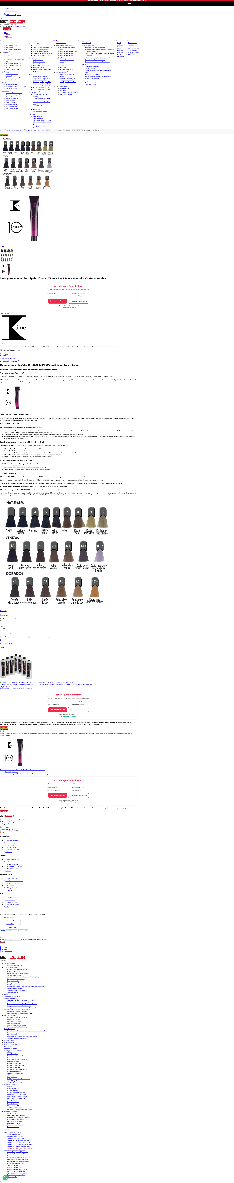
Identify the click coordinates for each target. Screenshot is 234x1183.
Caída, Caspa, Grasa (11, 80)
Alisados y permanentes (12, 69)
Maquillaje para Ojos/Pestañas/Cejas (17, 1025)
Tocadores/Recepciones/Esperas (69, 92)
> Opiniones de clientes (12, 904)
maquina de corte (20, 26)
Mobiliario (84, 65)
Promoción (7, 1129)
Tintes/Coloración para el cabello (14, 130)
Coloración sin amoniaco (13, 58)
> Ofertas (8, 871)
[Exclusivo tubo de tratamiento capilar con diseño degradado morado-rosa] (27, 245)
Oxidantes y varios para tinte (13, 63)
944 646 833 (9, 9)
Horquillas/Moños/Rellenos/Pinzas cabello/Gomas (99, 49)
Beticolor (6, 994)
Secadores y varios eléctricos (68, 78)
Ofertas (128, 41)
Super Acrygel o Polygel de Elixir (42, 82)
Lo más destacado (7, 44)
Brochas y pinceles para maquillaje (42, 128)
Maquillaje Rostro (38, 116)
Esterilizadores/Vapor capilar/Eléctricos (12, 99)
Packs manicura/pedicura (133, 48)
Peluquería (120, 52)
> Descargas (8, 890)
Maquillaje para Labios (13, 1023)
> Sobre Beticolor (10, 898)
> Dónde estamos (10, 900)
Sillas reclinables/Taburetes (40, 49)
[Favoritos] (2, 247)
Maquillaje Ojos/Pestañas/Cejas (42, 120)
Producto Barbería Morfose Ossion (17, 1069)
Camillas (35, 46)
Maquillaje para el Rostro (14, 1021)
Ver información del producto (8, 358)
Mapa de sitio (12, 927)
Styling (4, 82)
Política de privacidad (9, 917)
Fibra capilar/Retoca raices (13, 88)
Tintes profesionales (11, 55)
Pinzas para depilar (38, 68)
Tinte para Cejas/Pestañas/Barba (16, 1138)
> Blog (7, 907)
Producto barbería (61, 58)
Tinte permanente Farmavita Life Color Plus (19, 1142)
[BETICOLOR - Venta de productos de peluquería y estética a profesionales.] (12, 22)
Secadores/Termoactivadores (14, 93)
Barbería (57, 41)
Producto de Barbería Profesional (13, 1050)
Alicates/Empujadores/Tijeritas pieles (17, 1152)
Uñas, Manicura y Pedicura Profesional (14, 1150)
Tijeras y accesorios (11, 102)
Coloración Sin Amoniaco (11, 998)
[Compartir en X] (0, 356)
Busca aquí (3, 24)
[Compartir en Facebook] (2, 356)
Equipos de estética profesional (41, 55)
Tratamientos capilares (12, 74)
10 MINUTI (8, 314)
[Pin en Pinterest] (3, 356)
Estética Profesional (34, 58)
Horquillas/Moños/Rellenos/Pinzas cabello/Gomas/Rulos (23, 977)
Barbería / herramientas (120, 55)
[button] (5, 1177)
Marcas (118, 41)
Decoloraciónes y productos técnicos (17, 1119)
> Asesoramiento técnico (12, 883)
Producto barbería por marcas (64, 46)
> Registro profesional (11, 879)
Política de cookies (10, 921)
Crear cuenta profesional (57, 301)
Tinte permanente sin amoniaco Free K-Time (54, 684)
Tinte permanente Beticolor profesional (18, 1140)
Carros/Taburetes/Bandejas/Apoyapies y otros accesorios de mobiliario (98, 77)
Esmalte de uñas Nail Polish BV (41, 86)
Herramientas (5, 91)
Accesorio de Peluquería (10, 967)
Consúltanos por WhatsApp (68, 307)
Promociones (131, 54)
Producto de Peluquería (10, 1111)
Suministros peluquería (88, 46)
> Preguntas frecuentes (11, 840)
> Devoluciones (9, 845)
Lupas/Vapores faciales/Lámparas (42, 53)
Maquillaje (32, 114)
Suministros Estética (34, 44)
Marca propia (119, 48)
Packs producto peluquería (132, 44)
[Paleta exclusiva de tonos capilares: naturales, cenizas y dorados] (27, 190)
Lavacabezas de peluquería (92, 66)
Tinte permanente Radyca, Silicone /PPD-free (28, 684)
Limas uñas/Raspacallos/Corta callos (17, 1159)
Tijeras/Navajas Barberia (66, 80)
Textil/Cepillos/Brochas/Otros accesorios (18, 1079)
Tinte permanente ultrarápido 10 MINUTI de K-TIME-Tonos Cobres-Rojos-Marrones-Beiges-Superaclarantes (29, 774)
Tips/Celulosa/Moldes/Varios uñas (17, 1173)
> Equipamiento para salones (13, 866)
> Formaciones (9, 885)
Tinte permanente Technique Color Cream (18, 1146)
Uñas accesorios (33, 92)
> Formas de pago (10, 847)
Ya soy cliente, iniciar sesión (78, 301)
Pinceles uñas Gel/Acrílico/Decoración (40, 110)
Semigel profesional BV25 (40, 76)
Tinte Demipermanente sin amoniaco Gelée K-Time (21, 1002)
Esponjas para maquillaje (40, 126)
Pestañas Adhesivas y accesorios (42, 66)
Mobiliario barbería (61, 86)
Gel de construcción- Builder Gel (42, 84)
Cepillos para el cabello (12, 106)
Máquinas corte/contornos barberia (17, 1060)
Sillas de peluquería (90, 68)
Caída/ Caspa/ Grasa (13, 1113)
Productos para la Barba (66, 69)
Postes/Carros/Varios (66, 94)
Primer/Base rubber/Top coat (41, 88)
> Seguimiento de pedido (12, 850)
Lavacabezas (63, 90)
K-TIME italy (3, 343)
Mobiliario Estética (9, 1040)
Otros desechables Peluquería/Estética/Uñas (97, 62)
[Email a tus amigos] (6, 356)
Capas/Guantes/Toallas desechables (95, 60)
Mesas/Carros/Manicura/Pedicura (42, 47)
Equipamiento (84, 41)
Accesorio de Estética (10, 963)
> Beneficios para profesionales (14, 881)
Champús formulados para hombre (17, 1056)
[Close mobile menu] (0, 955)
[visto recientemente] (1, 937)
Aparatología (85, 81)
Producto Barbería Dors (66, 53)
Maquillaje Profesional (10, 1015)
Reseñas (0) (3, 611)
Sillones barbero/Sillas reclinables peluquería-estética (22, 1037)
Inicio (1, 130)
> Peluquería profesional (12, 859)
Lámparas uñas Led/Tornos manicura (17, 1158)
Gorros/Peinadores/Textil (92, 51)
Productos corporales (39, 62)
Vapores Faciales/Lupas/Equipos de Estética (19, 1110)
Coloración (5, 52)
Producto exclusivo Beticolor (13, 49)
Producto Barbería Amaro (67, 55)
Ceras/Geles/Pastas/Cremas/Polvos (16, 86)
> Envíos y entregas (10, 843)
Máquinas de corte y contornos (14, 95)
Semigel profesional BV (39, 80)
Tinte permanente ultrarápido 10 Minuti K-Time (38, 130)
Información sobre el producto (8, 361)
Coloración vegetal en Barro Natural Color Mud (20, 1000)
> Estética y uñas (10, 862)
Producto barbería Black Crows (68, 51)
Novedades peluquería (12, 46)
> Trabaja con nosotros (11, 902)
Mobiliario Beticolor (9, 1029)
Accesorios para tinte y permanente (95, 47)
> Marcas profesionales (11, 869)
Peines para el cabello (12, 108)
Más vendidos (9, 47)
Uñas (30, 74)
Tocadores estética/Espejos (40, 51)
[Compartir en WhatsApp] (5, 356)
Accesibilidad (10, 924)
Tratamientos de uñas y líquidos (41, 90)
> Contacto (8, 852)
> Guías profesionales (11, 888)
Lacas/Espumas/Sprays (12, 84)
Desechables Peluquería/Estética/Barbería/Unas (95, 58)
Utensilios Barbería (61, 72)
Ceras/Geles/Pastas (65, 64)
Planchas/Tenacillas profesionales (15, 97)
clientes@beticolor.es (11, 11)
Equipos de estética (90, 85)
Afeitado (62, 66)
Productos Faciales (38, 60)
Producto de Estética (9, 1085)
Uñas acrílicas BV (12, 1177)
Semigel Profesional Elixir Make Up (42, 78)
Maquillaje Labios (38, 118)
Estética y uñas (32, 41)
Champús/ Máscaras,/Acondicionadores (14, 77)
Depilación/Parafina (38, 64)
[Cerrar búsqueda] (1, 945)
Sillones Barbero (64, 88)
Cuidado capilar (6, 72)
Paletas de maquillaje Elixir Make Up (17, 1027)
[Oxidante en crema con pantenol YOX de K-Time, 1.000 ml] (68, 666)
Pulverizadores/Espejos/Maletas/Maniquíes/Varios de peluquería (25, 987)
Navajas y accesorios (11, 104)
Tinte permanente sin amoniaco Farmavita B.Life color (22, 1004)
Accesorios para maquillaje (14, 965)
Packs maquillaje (132, 51)
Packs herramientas (133, 52)
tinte (14, 26)
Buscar (5, 29)
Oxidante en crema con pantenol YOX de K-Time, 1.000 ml (16, 688)
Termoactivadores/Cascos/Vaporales (95, 83)
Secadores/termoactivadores (15, 988)
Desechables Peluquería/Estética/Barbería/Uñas (17, 1010)
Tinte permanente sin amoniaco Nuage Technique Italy (22, 1008)
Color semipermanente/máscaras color (14, 996)
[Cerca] (0, 640)
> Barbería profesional (11, 864)
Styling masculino (64, 68)
